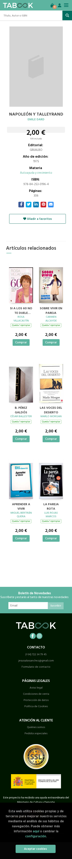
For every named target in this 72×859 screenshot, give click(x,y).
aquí (36, 831)
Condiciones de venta (36, 694)
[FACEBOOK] (33, 636)
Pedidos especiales (36, 733)
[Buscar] (67, 15)
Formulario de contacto (36, 666)
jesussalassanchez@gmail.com (36, 660)
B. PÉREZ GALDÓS (21, 410)
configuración (35, 836)
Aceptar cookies (35, 848)
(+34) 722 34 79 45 (36, 654)
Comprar (21, 342)
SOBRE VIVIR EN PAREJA (51, 310)
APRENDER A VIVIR (21, 506)
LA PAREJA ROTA (51, 506)
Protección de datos (36, 700)
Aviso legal (36, 687)
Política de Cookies (36, 706)
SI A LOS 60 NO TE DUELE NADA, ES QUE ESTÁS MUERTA (21, 310)
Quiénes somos (36, 727)
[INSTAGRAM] (39, 636)
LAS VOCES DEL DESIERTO (51, 410)
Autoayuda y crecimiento (36, 172)
